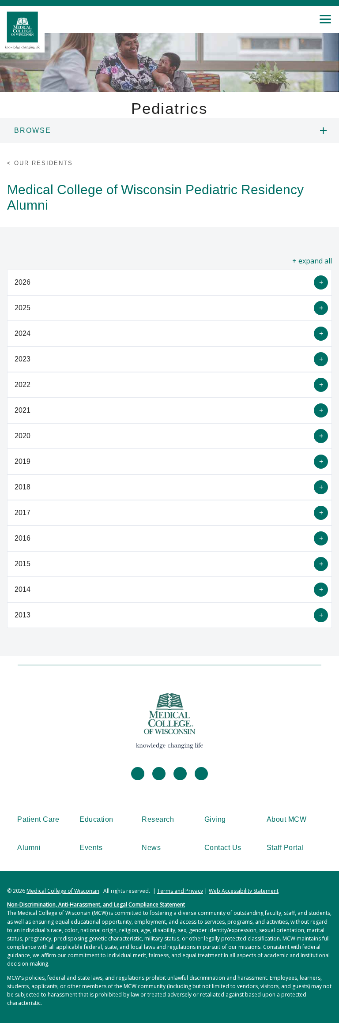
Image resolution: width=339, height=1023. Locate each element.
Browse (32, 130)
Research (158, 819)
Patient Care (38, 819)
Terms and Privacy (180, 891)
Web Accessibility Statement (244, 891)
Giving (215, 819)
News (151, 847)
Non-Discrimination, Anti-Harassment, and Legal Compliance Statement (96, 904)
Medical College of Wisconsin (62, 891)
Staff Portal (285, 847)
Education (96, 819)
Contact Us (222, 847)
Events (90, 847)
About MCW (287, 819)
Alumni (29, 847)
